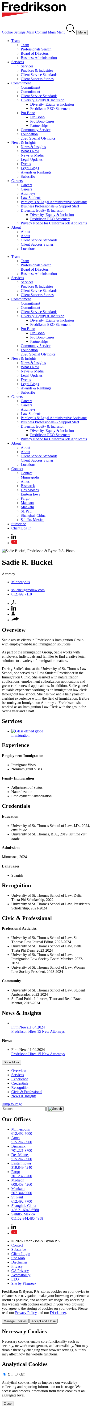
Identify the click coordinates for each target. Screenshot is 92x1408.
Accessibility (20, 1275)
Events (26, 164)
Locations (28, 249)
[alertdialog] (46, 1367)
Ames (25, 481)
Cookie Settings (13, 32)
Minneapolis (30, 477)
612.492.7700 (21, 1201)
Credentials (19, 1083)
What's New (30, 151)
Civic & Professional (26, 1092)
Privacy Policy (26, 1313)
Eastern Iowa (30, 494)
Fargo (25, 498)
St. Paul (26, 511)
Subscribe (28, 176)
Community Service (35, 130)
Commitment (21, 83)
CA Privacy (20, 1271)
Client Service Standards (39, 75)
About (16, 227)
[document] (46, 1367)
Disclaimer (19, 1262)
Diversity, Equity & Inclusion (42, 100)
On (10, 1374)
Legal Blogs (30, 168)
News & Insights (23, 142)
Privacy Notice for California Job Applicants (54, 223)
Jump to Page (12, 1104)
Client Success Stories (37, 79)
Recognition (20, 1088)
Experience (19, 1079)
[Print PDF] (13, 604)
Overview (18, 1071)
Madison (27, 503)
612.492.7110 (21, 594)
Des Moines (30, 490)
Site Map (18, 1258)
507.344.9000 (21, 1193)
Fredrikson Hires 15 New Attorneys (38, 1054)
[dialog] (46, 1306)
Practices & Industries (37, 70)
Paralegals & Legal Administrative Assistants (54, 202)
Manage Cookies (15, 1321)
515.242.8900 (21, 1142)
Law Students (31, 198)
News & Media (32, 155)
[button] (15, 620)
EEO (15, 1279)
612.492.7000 (21, 1133)
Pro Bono (28, 113)
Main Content (36, 32)
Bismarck (28, 486)
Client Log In (21, 528)
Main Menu (56, 32)
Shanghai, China (33, 515)
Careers (17, 181)
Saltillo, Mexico (32, 520)
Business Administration (39, 58)
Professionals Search (36, 49)
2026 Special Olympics (38, 138)
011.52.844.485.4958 (27, 1218)
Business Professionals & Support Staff (50, 206)
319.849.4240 (21, 1167)
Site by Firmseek (23, 1283)
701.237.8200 (21, 1176)
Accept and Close (43, 1321)
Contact (17, 469)
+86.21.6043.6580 (25, 1210)
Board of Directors (35, 53)
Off (22, 1374)
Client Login (20, 1254)
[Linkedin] (13, 538)
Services (17, 62)
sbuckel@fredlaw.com (28, 590)
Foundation (29, 134)
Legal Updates (31, 159)
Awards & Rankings (36, 172)
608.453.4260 (21, 1184)
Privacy (17, 1266)
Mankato (27, 507)
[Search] (71, 32)
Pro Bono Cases (42, 121)
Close (8, 1403)
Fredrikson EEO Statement (50, 109)
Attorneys (28, 193)
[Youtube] (14, 543)
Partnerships (39, 126)
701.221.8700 (21, 1150)
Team (15, 41)
